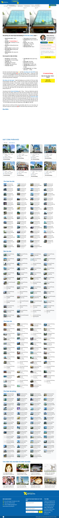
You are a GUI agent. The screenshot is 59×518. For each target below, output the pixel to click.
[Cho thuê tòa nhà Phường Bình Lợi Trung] (31, 208)
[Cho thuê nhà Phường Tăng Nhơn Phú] (31, 366)
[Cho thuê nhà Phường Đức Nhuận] (18, 343)
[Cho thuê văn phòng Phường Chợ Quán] (45, 418)
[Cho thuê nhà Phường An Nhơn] (31, 371)
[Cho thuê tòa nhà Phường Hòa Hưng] (5, 222)
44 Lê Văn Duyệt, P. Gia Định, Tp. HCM (11, 501)
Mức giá (25, 7)
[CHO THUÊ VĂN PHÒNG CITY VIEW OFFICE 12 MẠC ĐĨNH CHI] (9, 165)
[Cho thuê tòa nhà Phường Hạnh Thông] (45, 231)
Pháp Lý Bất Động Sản (48, 507)
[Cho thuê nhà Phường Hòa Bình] (18, 381)
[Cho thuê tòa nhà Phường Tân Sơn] (45, 198)
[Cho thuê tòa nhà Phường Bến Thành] (5, 184)
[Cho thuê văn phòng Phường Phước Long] (18, 436)
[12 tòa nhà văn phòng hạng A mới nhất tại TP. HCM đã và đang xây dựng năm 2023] (23, 480)
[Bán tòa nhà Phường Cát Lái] (18, 264)
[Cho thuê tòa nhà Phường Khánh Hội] (31, 222)
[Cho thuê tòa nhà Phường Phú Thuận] (5, 217)
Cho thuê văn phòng (35, 6)
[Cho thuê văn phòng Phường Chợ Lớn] (18, 422)
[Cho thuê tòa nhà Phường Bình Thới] (45, 241)
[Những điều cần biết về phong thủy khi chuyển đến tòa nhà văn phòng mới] (36, 480)
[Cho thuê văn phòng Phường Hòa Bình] (18, 451)
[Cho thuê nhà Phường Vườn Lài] (45, 357)
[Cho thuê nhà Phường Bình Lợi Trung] (31, 348)
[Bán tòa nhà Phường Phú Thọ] (31, 311)
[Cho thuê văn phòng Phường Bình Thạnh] (5, 418)
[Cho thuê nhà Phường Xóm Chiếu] (45, 362)
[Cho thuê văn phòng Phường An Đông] (5, 422)
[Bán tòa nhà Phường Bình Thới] (45, 311)
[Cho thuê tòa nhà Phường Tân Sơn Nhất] (45, 194)
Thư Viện (46, 499)
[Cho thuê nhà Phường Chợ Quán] (45, 348)
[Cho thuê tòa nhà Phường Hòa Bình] (18, 241)
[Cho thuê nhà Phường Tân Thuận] (18, 357)
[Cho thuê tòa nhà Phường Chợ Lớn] (18, 212)
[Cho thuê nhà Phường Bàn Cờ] (18, 329)
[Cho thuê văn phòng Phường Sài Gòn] (18, 394)
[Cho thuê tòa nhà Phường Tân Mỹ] (45, 212)
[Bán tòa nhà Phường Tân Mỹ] (45, 282)
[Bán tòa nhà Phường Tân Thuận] (18, 287)
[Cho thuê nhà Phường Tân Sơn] (45, 338)
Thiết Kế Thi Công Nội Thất (49, 501)
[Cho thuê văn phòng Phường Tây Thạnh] (31, 446)
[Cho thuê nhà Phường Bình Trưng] (5, 334)
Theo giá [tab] (5, 142)
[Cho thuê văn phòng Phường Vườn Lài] (45, 427)
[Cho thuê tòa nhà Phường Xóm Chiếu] (45, 222)
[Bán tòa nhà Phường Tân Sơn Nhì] (45, 306)
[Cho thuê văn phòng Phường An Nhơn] (31, 441)
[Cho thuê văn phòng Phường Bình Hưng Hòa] (31, 455)
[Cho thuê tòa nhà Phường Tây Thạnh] (31, 236)
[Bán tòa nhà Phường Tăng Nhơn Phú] (31, 297)
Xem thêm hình (52, 31)
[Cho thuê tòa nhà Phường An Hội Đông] (5, 231)
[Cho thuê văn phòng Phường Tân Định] (45, 394)
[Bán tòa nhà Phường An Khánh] (45, 259)
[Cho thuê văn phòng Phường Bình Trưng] (5, 404)
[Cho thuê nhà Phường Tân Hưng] (31, 352)
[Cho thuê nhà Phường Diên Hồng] (31, 357)
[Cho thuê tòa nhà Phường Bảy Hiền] (5, 198)
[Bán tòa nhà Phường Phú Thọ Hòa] (5, 311)
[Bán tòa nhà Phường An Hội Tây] (45, 297)
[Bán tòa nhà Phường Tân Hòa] (31, 264)
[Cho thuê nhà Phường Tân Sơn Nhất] (45, 334)
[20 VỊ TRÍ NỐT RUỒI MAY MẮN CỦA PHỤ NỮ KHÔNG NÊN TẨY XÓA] (9, 467)
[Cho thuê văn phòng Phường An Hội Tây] (45, 436)
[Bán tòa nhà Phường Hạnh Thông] (45, 301)
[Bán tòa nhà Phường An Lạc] (18, 315)
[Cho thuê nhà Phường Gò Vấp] (18, 371)
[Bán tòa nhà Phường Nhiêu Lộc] (31, 259)
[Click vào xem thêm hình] (16, 21)
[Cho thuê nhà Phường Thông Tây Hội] (5, 376)
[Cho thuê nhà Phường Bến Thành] (5, 324)
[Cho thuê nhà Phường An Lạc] (18, 385)
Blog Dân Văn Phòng (48, 510)
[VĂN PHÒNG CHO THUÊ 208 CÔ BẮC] (36, 148)
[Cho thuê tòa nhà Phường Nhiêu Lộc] (31, 189)
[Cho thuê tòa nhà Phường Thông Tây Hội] (5, 236)
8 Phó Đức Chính (28, 35)
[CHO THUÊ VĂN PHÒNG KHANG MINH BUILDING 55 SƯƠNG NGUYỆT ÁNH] (50, 165)
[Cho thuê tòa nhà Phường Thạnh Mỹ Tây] (45, 203)
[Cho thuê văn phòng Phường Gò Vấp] (18, 441)
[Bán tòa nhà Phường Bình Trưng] (5, 264)
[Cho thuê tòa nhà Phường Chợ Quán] (45, 208)
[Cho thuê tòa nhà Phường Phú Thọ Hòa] (5, 241)
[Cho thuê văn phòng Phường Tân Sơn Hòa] (18, 408)
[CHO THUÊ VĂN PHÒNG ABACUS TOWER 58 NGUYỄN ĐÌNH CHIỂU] (9, 148)
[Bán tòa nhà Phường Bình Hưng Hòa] (31, 315)
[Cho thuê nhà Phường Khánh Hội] (31, 362)
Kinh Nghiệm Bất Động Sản (49, 502)
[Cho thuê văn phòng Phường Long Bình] (5, 436)
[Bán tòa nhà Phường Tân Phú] (18, 306)
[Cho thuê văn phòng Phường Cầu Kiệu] (31, 413)
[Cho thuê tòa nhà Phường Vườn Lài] (45, 217)
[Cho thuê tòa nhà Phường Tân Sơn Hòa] (18, 198)
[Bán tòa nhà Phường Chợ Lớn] (18, 282)
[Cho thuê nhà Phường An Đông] (5, 352)
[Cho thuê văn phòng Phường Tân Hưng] (31, 422)
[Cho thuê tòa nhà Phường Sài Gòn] (18, 184)
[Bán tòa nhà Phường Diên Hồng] (31, 287)
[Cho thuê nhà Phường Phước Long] (18, 366)
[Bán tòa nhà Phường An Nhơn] (31, 301)
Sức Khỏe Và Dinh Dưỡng (49, 509)
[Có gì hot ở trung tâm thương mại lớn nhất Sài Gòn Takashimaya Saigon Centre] (36, 467)
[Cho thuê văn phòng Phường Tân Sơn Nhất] (45, 404)
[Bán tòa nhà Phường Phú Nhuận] (5, 273)
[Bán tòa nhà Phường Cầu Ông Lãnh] (31, 254)
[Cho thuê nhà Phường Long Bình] (5, 366)
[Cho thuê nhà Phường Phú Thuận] (5, 357)
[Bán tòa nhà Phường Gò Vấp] (18, 301)
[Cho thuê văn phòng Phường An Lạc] (18, 455)
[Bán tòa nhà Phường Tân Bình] (31, 268)
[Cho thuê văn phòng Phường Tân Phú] (18, 446)
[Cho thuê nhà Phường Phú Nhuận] (5, 343)
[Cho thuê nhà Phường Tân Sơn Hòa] (18, 338)
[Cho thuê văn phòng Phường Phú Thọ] (31, 451)
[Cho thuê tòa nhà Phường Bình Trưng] (5, 194)
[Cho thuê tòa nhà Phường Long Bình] (5, 227)
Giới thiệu (5, 6)
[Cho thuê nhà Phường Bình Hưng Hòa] (31, 385)
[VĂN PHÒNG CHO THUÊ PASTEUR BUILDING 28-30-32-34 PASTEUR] (23, 165)
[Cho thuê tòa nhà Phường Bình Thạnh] (5, 208)
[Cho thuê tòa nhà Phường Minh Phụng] (5, 245)
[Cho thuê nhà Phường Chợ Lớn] (18, 352)
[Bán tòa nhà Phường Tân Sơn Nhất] (45, 264)
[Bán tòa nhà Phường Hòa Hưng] (5, 292)
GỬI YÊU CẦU (48, 57)
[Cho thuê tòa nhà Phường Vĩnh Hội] (18, 222)
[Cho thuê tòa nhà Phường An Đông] (5, 212)
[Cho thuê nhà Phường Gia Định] (18, 348)
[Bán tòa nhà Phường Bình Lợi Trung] (31, 278)
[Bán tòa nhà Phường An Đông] (5, 282)
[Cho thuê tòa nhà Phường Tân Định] (45, 184)
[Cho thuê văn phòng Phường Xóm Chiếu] (45, 432)
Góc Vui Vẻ (46, 514)
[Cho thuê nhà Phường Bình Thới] (45, 381)
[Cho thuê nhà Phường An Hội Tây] (45, 366)
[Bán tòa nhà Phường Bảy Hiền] (5, 268)
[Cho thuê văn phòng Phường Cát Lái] (18, 404)
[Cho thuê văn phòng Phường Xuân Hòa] (5, 399)
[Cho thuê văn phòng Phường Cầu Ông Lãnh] (31, 394)
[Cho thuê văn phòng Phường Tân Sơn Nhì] (45, 446)
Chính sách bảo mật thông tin (8, 506)
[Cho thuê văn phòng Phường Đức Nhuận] (18, 413)
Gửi (40, 511)
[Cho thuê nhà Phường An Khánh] (45, 329)
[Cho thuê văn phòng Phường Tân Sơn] (45, 408)
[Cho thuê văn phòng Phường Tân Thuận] (18, 427)
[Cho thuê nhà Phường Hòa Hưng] (5, 362)
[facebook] (3, 516)
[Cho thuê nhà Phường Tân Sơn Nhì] (45, 376)
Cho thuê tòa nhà (12, 6)
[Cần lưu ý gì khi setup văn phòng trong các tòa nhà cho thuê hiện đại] (50, 480)
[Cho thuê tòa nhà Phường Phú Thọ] (31, 241)
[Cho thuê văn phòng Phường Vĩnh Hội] (18, 432)
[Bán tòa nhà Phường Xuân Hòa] (5, 259)
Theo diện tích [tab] (12, 142)
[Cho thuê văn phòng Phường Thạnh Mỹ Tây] (45, 413)
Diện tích (36, 7)
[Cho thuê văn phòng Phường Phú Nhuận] (5, 413)
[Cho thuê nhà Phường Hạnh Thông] (45, 371)
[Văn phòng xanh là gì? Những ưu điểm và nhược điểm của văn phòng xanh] (23, 467)
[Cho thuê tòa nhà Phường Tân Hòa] (31, 194)
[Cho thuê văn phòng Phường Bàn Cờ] (18, 399)
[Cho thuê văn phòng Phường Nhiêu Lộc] (31, 399)
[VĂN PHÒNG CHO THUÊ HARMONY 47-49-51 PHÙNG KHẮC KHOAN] (36, 165)
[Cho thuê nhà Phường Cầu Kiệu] (31, 343)
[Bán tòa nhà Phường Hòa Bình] (18, 311)
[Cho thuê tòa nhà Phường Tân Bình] (31, 198)
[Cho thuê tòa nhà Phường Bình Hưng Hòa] (31, 245)
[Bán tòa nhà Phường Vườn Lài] (45, 287)
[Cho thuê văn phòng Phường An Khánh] (45, 399)
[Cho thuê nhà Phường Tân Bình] (31, 338)
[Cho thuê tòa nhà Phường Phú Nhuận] (5, 203)
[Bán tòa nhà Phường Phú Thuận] (5, 287)
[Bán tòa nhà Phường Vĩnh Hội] (18, 292)
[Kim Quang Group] (5, 2)
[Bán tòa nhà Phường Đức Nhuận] (18, 273)
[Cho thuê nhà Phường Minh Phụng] (5, 385)
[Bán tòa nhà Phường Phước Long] (18, 297)
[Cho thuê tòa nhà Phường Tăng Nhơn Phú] (31, 227)
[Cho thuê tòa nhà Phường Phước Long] (18, 227)
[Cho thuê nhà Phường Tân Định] (45, 324)
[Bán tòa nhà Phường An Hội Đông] (5, 301)
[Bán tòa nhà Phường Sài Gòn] (18, 254)
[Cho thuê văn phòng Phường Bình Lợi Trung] (31, 418)
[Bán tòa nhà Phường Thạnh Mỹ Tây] (45, 273)
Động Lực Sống (47, 512)
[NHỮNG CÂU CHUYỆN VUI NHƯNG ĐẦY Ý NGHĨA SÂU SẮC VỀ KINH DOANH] (50, 467)
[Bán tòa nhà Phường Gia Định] (18, 278)
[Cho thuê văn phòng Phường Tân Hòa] (31, 404)
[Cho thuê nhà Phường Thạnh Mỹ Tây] (45, 343)
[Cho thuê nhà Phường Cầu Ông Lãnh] (31, 324)
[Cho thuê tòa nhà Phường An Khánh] (45, 189)
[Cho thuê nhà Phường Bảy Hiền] (5, 338)
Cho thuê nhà (27, 6)
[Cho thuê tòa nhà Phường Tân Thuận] (18, 217)
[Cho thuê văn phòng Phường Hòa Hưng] (5, 432)
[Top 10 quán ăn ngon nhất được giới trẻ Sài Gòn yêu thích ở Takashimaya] (9, 480)
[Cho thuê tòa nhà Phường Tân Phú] (18, 236)
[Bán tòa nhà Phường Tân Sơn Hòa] (18, 268)
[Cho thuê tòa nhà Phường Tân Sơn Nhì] (45, 236)
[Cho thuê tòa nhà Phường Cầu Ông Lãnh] (31, 184)
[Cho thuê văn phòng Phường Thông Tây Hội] (5, 446)
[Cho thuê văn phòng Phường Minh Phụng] (5, 455)
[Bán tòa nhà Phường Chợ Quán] (45, 278)
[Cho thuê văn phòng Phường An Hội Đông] (5, 441)
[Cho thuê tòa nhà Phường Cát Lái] (18, 194)
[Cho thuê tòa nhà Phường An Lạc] (18, 245)
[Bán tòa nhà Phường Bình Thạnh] (5, 278)
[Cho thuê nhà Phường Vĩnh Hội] (18, 362)
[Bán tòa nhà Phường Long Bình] (5, 297)
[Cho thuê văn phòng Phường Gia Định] (18, 418)
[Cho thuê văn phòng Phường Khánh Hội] (31, 432)
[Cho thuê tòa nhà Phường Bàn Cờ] (18, 189)
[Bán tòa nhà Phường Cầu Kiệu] (31, 273)
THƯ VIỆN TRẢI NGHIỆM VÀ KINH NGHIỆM (16, 462)
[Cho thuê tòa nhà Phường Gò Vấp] (18, 231)
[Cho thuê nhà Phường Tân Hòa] (31, 334)
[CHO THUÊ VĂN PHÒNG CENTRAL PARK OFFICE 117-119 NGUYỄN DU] (50, 148)
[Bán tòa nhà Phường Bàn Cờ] (18, 259)
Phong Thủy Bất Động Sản (49, 504)
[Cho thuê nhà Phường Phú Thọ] (31, 381)
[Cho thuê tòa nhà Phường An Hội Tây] (45, 227)
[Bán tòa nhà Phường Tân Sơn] (45, 268)
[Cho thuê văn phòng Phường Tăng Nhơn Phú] (31, 436)
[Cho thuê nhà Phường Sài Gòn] (18, 324)
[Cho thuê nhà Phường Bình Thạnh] (5, 348)
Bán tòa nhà (20, 6)
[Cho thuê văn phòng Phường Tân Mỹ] (45, 422)
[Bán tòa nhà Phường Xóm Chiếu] (45, 292)
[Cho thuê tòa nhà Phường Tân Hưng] (31, 212)
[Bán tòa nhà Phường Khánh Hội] (31, 292)
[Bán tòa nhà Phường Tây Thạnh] (31, 306)
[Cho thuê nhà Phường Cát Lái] (18, 334)
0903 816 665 (12, 502)
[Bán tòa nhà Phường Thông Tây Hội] (5, 306)
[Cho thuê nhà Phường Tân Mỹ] (45, 352)
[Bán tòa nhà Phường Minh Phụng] (5, 315)
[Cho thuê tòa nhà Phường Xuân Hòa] (5, 189)
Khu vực (9, 7)
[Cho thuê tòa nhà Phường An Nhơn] (31, 231)
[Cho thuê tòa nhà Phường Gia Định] (18, 208)
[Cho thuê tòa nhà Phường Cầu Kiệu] (31, 203)
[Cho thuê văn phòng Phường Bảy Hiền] (5, 408)
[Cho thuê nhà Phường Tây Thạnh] (31, 376)
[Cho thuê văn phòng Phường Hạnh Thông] (45, 441)
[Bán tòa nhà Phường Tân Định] (45, 254)
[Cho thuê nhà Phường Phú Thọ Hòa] (5, 381)
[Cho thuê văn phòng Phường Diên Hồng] (31, 427)
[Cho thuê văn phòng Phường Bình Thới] (45, 451)
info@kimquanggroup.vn (12, 504)
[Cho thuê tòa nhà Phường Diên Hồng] (31, 217)
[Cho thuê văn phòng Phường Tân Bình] (31, 408)
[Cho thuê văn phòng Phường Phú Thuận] (5, 427)
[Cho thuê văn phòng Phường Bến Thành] (5, 394)
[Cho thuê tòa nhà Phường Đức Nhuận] (18, 203)
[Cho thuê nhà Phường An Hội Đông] (5, 371)
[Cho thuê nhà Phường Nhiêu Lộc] (31, 329)
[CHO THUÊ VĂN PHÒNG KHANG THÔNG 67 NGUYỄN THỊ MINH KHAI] (23, 148)
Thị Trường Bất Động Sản (49, 505)
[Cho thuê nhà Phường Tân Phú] (18, 376)
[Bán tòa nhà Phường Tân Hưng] (31, 282)
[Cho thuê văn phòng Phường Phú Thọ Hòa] (5, 451)
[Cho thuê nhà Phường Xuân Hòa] (5, 329)
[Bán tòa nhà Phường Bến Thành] (5, 254)
